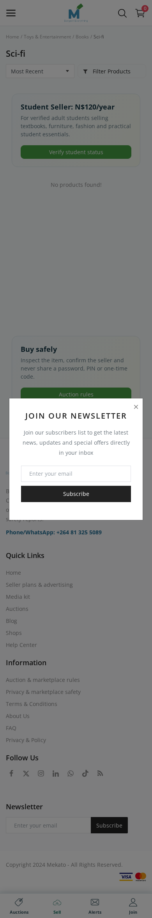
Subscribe (76, 493)
